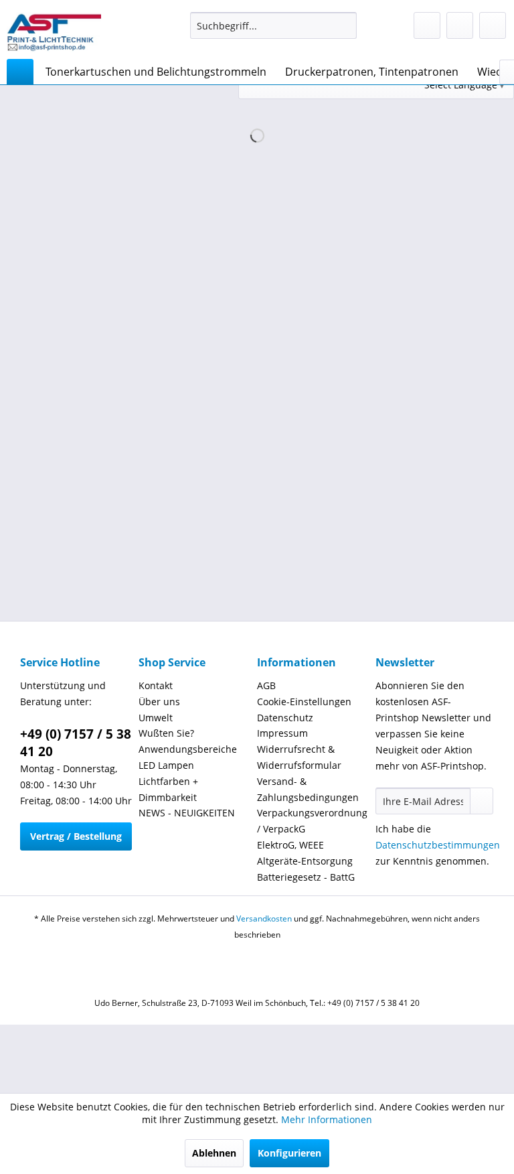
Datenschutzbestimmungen (437, 844)
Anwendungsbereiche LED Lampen (188, 757)
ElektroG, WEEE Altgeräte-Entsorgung (305, 852)
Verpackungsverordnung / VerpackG (312, 820)
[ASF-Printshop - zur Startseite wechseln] (54, 32)
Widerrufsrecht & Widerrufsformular (299, 757)
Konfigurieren (289, 1153)
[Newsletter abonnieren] (481, 801)
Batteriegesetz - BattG (306, 877)
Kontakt (156, 685)
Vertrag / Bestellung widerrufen (76, 840)
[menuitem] (273, 25)
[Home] (20, 71)
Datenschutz (285, 717)
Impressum (282, 733)
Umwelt (156, 717)
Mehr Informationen (326, 1119)
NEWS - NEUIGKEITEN (187, 812)
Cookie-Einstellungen (304, 701)
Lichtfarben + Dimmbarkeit (168, 789)
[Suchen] (344, 25)
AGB (266, 685)
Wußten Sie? (166, 733)
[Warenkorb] (492, 25)
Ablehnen (214, 1153)
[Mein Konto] (459, 25)
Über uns (159, 701)
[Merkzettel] (427, 25)
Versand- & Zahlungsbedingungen (308, 789)
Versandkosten (264, 918)
